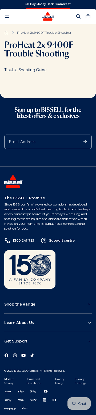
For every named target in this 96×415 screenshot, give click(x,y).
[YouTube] (23, 355)
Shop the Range (19, 304)
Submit (82, 141)
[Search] (78, 16)
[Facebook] (6, 355)
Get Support (15, 341)
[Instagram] (15, 355)
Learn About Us (19, 322)
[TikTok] (32, 355)
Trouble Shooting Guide (25, 69)
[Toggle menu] (7, 16)
